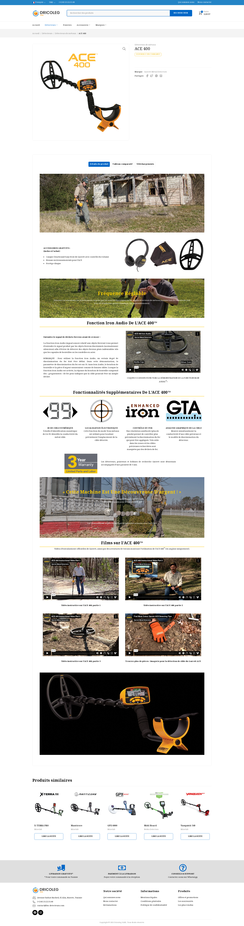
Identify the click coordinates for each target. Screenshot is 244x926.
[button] (124, 49)
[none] (39, 2)
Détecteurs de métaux (65, 33)
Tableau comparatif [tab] (122, 164)
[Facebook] (34, 912)
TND (51, 2)
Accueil (36, 33)
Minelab (38, 829)
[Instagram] (40, 912)
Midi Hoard (150, 826)
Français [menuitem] (39, 2)
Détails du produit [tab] (99, 164)
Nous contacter (205, 3)
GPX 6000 (112, 826)
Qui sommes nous (186, 3)
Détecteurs (47, 33)
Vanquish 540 (188, 826)
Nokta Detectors (151, 829)
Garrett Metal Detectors (155, 72)
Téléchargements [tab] (145, 164)
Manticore (76, 826)
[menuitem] (39, 2)
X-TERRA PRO (41, 826)
